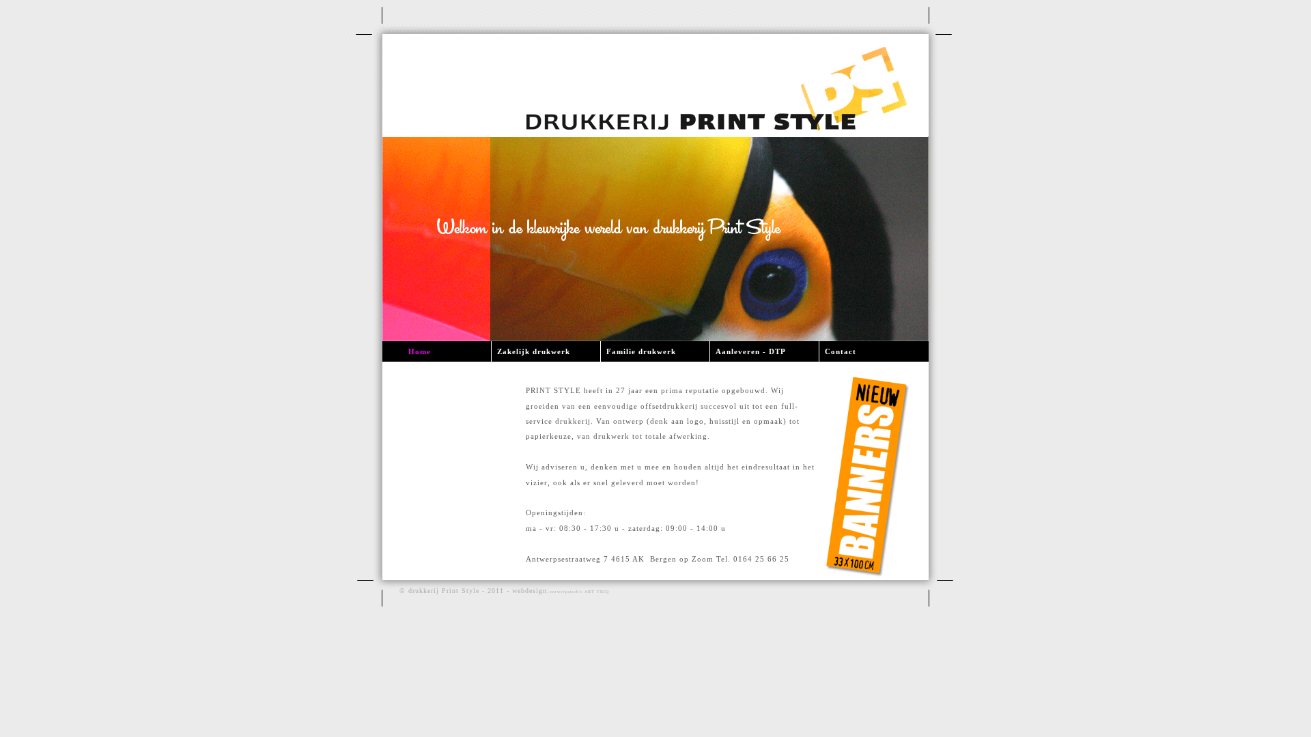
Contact (840, 351)
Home (419, 351)
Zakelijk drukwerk (533, 351)
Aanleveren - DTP (751, 351)
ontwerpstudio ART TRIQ (579, 592)
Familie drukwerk (641, 351)
